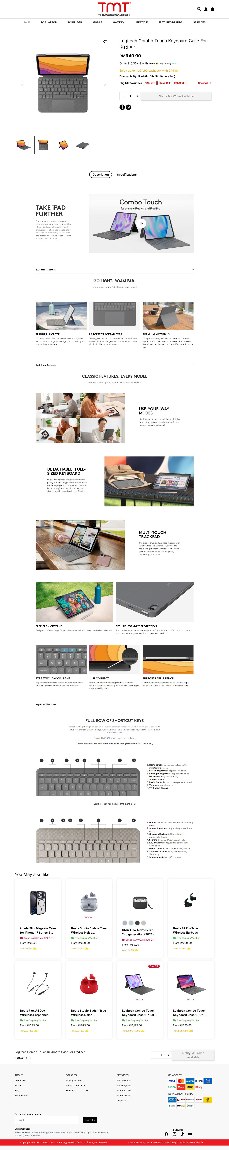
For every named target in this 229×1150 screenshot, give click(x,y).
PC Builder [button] (74, 22)
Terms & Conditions (75, 1085)
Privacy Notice (73, 1080)
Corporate (122, 1100)
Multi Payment (124, 1085)
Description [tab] (100, 174)
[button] (87, 1090)
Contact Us (20, 1080)
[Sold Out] (89, 901)
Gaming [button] (118, 22)
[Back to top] (7, 1111)
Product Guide (124, 1095)
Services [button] (199, 22)
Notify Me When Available (176, 96)
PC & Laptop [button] (49, 22)
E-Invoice (70, 1090)
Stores (18, 1085)
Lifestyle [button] (141, 22)
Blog (17, 1090)
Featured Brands (170, 22)
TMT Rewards (124, 1080)
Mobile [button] (97, 22)
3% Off (154, 966)
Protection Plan (124, 1090)
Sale (26, 22)
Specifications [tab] (127, 174)
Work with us (21, 1095)
